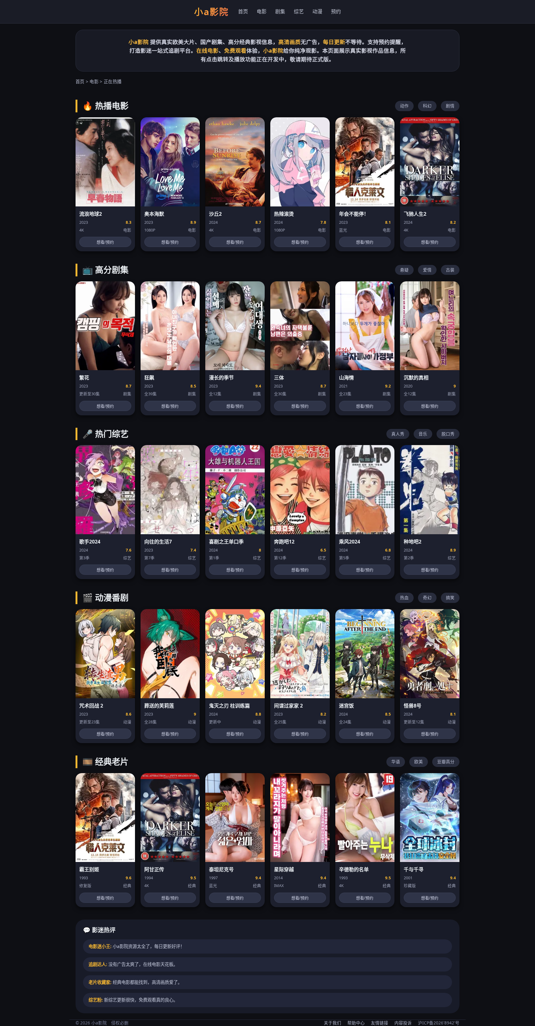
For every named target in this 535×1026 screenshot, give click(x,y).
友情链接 (379, 1023)
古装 (450, 270)
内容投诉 (403, 1023)
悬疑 (404, 270)
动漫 (317, 11)
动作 (404, 106)
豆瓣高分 (446, 761)
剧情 (450, 106)
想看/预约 (105, 242)
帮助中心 (356, 1023)
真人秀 (397, 434)
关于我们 (332, 1023)
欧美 (418, 761)
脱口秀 (448, 434)
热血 (404, 597)
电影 (262, 11)
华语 (395, 761)
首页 (243, 11)
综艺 (299, 11)
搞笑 (450, 597)
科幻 (427, 106)
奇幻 (427, 597)
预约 (336, 11)
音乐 (423, 434)
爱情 (427, 270)
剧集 (280, 11)
